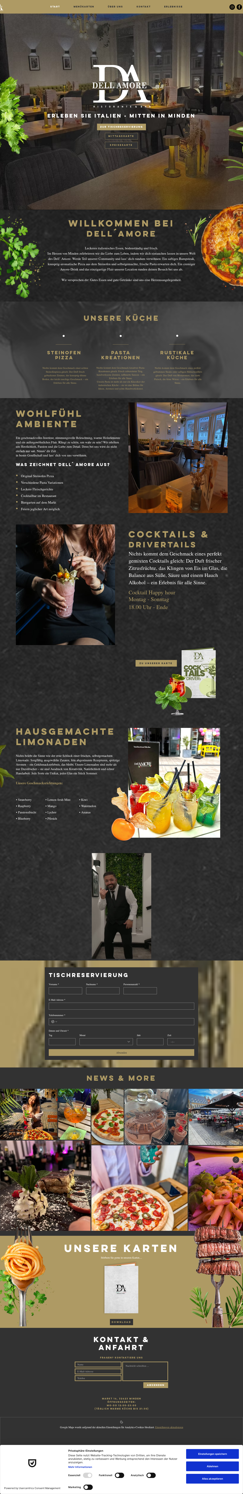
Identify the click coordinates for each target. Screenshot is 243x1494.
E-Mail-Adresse (57, 999)
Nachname (92, 984)
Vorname (54, 984)
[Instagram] (232, 7)
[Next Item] (236, 1159)
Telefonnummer (57, 1015)
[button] (147, 955)
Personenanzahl (131, 984)
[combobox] (106, 1041)
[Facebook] (239, 7)
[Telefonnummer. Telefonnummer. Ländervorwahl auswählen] (54, 1022)
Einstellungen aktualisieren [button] (169, 1427)
